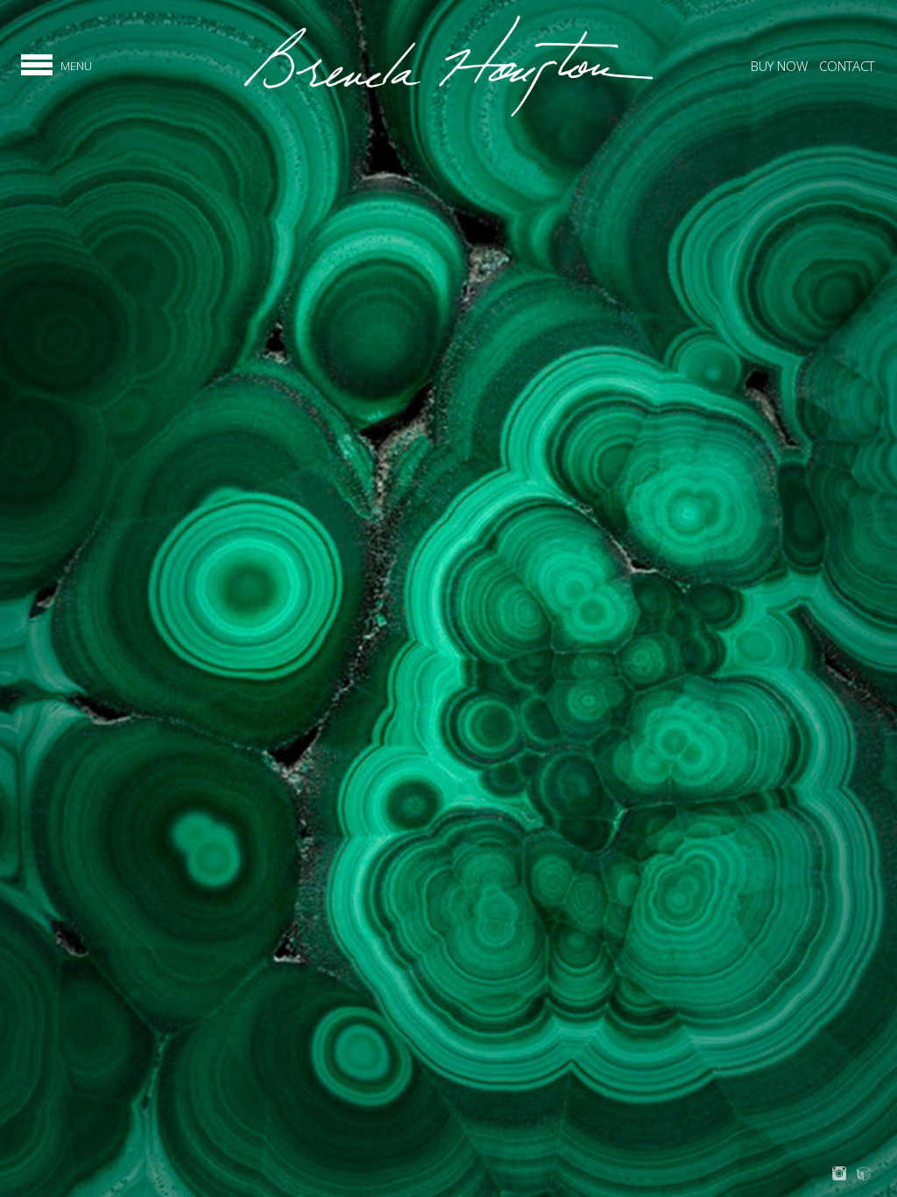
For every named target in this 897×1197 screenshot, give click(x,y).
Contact (846, 65)
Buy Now (779, 65)
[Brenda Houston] (448, 115)
